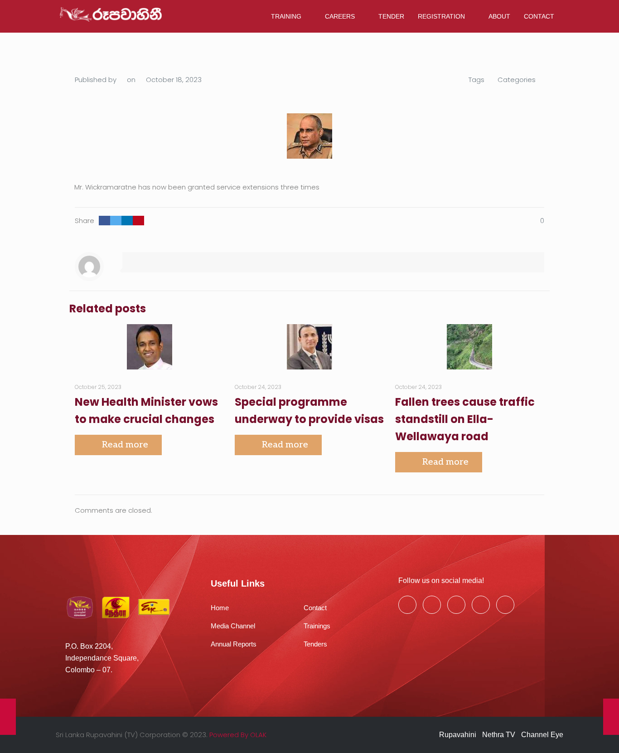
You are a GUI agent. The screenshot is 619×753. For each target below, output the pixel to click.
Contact (539, 16)
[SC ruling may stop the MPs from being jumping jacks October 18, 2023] (611, 717)
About (499, 16)
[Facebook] (407, 605)
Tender (391, 16)
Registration (441, 16)
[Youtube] (456, 605)
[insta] (481, 605)
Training (286, 16)
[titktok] (505, 605)
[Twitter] (432, 605)
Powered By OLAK (237, 734)
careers (340, 16)
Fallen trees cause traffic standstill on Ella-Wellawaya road (465, 419)
